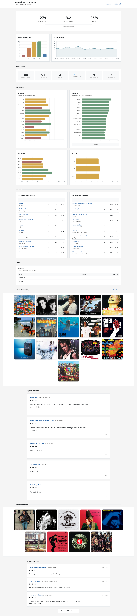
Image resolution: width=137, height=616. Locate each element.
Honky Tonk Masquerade (80, 236)
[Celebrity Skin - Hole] (46, 520)
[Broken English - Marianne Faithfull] (112, 520)
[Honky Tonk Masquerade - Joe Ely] (24, 520)
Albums (108, 4)
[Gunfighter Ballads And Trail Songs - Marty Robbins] (57, 542)
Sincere (21, 203)
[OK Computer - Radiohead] (46, 349)
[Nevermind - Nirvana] (68, 327)
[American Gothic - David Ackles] (35, 542)
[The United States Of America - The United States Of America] (79, 542)
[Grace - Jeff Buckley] (68, 349)
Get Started (117, 4)
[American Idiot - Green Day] (112, 327)
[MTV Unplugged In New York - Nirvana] (90, 349)
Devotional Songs (24, 236)
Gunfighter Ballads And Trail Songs (83, 203)
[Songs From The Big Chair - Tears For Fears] (46, 305)
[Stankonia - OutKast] (90, 327)
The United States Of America (82, 252)
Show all (95, 144)
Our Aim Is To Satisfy (25, 241)
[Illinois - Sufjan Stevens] (46, 327)
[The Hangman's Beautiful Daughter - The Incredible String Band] (101, 542)
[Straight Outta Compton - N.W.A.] (90, 305)
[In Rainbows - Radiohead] (112, 349)
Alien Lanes (34, 397)
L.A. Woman (76, 241)
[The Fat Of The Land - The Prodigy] (24, 327)
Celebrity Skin (77, 209)
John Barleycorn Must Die (80, 214)
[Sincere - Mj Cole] (24, 349)
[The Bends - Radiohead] (112, 305)
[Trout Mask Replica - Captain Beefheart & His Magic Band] (90, 520)
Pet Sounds (76, 219)
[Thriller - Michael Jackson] (68, 305)
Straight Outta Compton (26, 219)
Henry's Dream (34, 581)
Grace (20, 252)
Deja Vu (75, 230)
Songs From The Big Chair (26, 246)
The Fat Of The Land (25, 209)
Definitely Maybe (36, 485)
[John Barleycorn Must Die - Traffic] (68, 520)
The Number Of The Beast (38, 567)
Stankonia (22, 230)
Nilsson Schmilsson (36, 595)
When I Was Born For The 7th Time (42, 420)
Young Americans (78, 246)
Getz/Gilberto (35, 464)
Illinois (21, 225)
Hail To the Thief (24, 214)
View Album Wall (117, 290)
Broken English (77, 225)
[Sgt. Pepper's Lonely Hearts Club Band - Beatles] (68, 371)
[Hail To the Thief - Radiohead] (24, 305)
